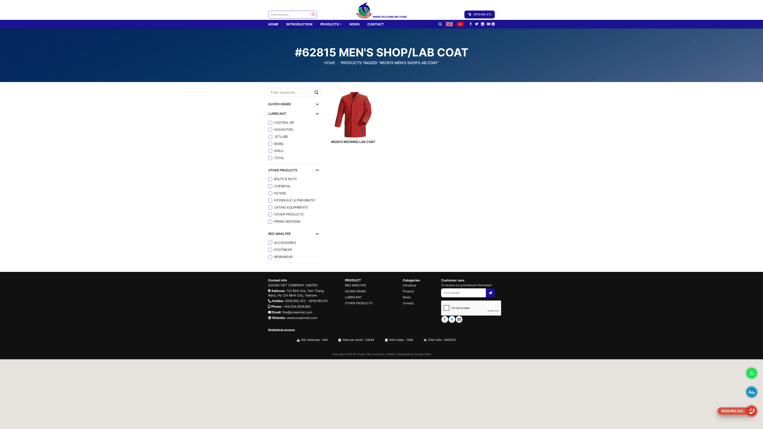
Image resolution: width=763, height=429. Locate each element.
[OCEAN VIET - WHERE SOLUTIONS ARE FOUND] (381, 9)
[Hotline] (752, 411)
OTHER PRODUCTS (288, 214)
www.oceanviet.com (302, 318)
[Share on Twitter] (452, 319)
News (354, 24)
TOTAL (279, 158)
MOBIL (279, 144)
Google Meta (422, 354)
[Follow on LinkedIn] (483, 24)
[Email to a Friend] (459, 319)
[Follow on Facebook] (471, 24)
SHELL (279, 151)
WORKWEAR (283, 257)
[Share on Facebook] (445, 319)
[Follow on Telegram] (493, 24)
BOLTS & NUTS (285, 179)
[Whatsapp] (752, 373)
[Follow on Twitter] (477, 24)
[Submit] (313, 14)
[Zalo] (752, 392)
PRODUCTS (329, 24)
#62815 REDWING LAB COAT (353, 142)
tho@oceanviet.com (297, 312)
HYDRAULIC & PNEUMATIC (294, 200)
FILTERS (280, 193)
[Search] (440, 24)
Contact (375, 24)
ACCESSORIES (285, 243)
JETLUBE (281, 137)
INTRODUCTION (299, 24)
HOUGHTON (283, 129)
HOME (273, 24)
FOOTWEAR (283, 250)
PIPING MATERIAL (287, 221)
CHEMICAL (282, 186)
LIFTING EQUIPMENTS (291, 207)
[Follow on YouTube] (489, 24)
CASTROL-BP (284, 123)
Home (329, 62)
